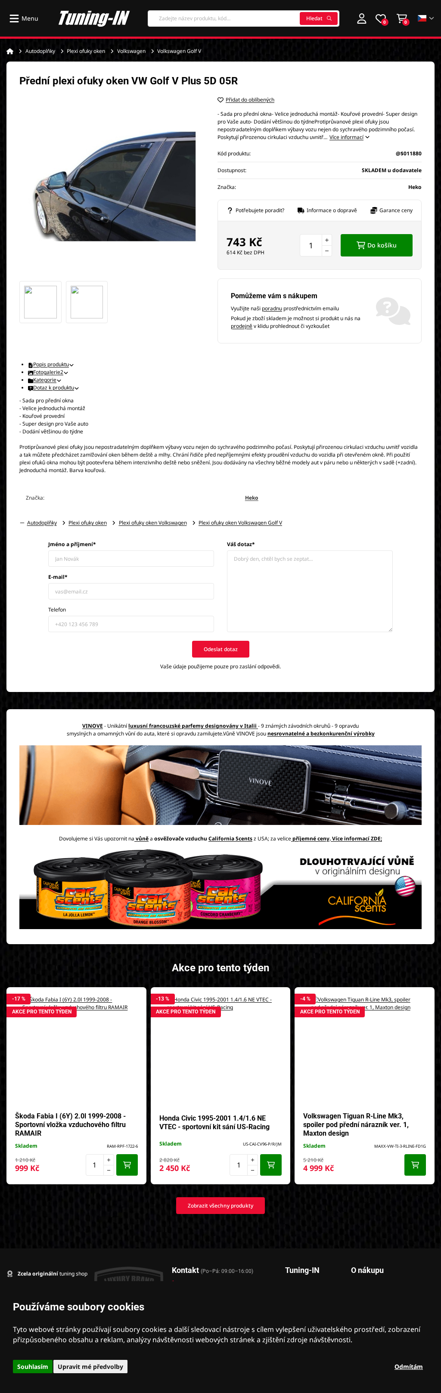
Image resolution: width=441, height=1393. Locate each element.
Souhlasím (32, 1366)
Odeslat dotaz (221, 649)
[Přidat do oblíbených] (135, 997)
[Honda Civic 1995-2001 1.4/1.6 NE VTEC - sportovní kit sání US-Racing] (220, 1049)
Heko (251, 497)
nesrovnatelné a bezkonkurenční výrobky (321, 733)
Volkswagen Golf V (179, 51)
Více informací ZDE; (357, 838)
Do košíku (382, 245)
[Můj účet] (362, 18)
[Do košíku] (127, 1165)
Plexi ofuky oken (86, 51)
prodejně (241, 326)
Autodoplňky (40, 51)
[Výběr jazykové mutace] (426, 18)
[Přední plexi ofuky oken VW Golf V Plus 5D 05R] (109, 186)
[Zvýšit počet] (327, 239)
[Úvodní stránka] (9, 51)
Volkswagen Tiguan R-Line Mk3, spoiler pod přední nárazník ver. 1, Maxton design (356, 1124)
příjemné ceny (310, 838)
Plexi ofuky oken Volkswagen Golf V (240, 522)
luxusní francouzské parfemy (166, 725)
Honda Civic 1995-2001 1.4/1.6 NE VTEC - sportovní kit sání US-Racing (214, 1122)
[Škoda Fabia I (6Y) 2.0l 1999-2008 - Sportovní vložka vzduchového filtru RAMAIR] (76, 1049)
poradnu (272, 308)
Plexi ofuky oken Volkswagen (153, 522)
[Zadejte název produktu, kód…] (243, 18)
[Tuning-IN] (94, 18)
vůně (142, 838)
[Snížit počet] (327, 250)
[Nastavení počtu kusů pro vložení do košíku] (316, 245)
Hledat (314, 18)
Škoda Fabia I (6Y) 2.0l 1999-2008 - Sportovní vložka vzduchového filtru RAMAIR (70, 1124)
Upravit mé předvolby (90, 1366)
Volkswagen (131, 51)
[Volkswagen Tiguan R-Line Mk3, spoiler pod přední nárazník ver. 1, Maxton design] (365, 1049)
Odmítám (408, 1366)
